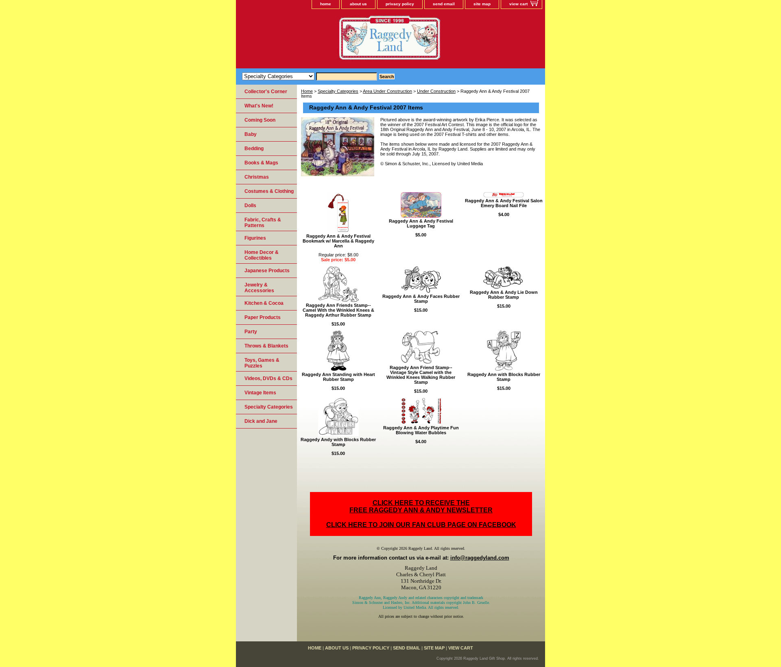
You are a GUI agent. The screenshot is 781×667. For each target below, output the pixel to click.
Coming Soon (259, 120)
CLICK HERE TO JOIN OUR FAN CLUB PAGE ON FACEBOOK (421, 524)
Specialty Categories (338, 91)
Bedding (254, 148)
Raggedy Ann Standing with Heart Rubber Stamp (338, 377)
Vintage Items (260, 393)
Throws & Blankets (266, 346)
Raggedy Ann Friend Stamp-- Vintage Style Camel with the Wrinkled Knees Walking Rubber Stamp (420, 375)
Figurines (255, 238)
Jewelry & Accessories (259, 287)
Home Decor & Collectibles (261, 255)
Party (250, 332)
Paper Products (262, 317)
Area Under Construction (387, 91)
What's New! (258, 106)
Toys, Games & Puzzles (261, 363)
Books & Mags (261, 163)
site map (482, 4)
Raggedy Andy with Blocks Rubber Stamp (338, 442)
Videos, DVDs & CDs (268, 378)
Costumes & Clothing (269, 191)
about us (358, 4)
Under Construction (436, 91)
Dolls (250, 205)
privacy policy (400, 4)
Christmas (256, 177)
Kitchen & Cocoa (264, 303)
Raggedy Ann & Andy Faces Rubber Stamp (421, 299)
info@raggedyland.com (479, 558)
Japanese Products (267, 270)
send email (444, 4)
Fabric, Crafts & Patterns (262, 222)
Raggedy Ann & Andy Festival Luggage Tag (421, 223)
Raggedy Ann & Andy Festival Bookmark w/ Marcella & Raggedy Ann (338, 241)
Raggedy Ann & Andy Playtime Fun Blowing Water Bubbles (421, 430)
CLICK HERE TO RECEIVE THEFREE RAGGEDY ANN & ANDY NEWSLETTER (421, 506)
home (325, 4)
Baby (250, 134)
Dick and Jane (260, 421)
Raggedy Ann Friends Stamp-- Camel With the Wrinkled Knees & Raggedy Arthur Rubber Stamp (338, 310)
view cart (518, 4)
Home (307, 91)
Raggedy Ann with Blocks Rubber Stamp (503, 377)
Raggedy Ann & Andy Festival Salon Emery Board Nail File (504, 203)
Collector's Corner (265, 91)
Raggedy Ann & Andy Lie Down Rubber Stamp (504, 295)
